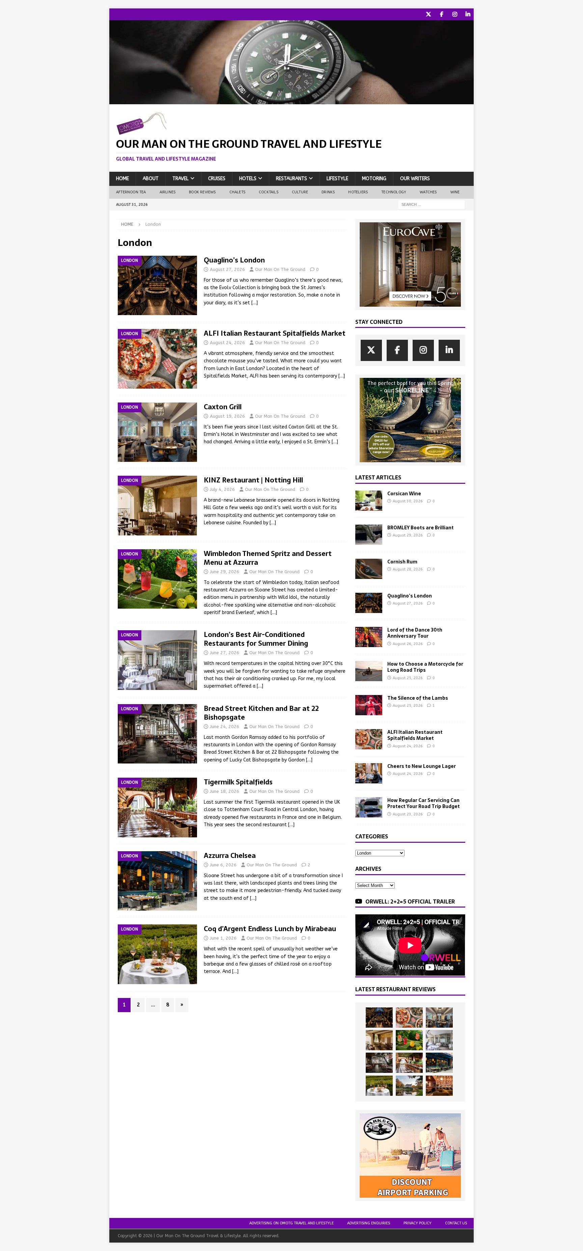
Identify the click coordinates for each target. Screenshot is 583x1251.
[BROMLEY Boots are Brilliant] (368, 535)
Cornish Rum (402, 561)
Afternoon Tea (131, 192)
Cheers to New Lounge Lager (421, 766)
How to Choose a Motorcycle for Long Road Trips (425, 667)
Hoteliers (358, 192)
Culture (300, 192)
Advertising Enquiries (368, 1223)
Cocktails (268, 192)
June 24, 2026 (224, 726)
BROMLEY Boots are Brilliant (420, 527)
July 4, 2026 (222, 489)
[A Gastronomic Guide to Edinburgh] (409, 1086)
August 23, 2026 (408, 814)
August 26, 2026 (408, 644)
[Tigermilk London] (439, 1086)
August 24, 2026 (227, 342)
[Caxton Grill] (439, 1017)
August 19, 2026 (227, 416)
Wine (455, 192)
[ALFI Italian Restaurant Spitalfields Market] (368, 739)
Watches (428, 192)
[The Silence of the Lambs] (368, 705)
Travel (180, 179)
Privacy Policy (418, 1223)
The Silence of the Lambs (417, 698)
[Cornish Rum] (368, 569)
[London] (157, 285)
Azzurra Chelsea (230, 855)
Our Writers (415, 179)
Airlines (168, 192)
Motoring (374, 179)
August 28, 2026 (408, 569)
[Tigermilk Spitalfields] (409, 1063)
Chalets (237, 192)
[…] (254, 303)
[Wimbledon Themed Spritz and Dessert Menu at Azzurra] (409, 1040)
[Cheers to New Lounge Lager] (368, 773)
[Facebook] (441, 14)
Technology (393, 192)
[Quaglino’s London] (368, 603)
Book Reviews (202, 192)
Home (122, 179)
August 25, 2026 (408, 678)
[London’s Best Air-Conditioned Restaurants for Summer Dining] (439, 1040)
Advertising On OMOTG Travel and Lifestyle (291, 1223)
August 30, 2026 (408, 501)
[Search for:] (431, 204)
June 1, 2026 (223, 938)
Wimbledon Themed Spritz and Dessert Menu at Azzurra (268, 558)
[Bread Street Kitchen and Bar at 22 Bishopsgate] (379, 1063)
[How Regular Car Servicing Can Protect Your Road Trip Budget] (368, 807)
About (151, 179)
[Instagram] (455, 14)
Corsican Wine (404, 493)
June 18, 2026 (224, 791)
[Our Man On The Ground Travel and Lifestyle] (291, 100)
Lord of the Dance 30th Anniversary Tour (414, 633)
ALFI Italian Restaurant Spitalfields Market (274, 333)
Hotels (247, 179)
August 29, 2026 (408, 535)
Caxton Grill (223, 406)
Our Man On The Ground (280, 269)
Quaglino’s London (234, 260)
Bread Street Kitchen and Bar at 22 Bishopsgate (261, 713)
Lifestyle (337, 179)
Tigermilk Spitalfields (238, 782)
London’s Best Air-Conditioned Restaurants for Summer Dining (256, 639)
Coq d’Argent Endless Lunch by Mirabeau (270, 928)
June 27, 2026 (224, 652)
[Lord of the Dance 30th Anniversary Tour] (368, 637)
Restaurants (291, 179)
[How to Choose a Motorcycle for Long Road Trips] (368, 671)
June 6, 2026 (223, 864)
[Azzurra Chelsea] (439, 1063)
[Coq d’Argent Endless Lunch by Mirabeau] (379, 1086)
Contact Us (456, 1223)
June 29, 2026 (224, 571)
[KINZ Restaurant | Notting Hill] (379, 1040)
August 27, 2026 (227, 269)
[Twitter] (428, 14)
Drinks (328, 192)
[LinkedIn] (468, 14)
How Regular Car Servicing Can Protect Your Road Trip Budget (423, 803)
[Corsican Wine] (368, 501)
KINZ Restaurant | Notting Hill (253, 480)
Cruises (216, 179)
